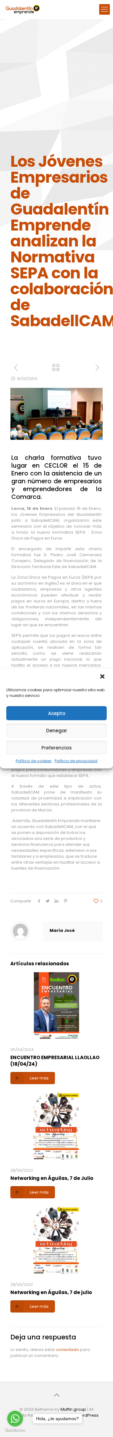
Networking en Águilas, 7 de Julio (51, 1178)
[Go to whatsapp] (15, 1418)
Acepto (56, 713)
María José (62, 930)
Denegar (56, 730)
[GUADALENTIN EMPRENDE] (23, 9)
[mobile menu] (104, 9)
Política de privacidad (76, 761)
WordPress (87, 1415)
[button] (103, 677)
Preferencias (56, 747)
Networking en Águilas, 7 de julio (51, 1292)
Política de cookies (33, 761)
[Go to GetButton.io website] (15, 1431)
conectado (67, 1350)
